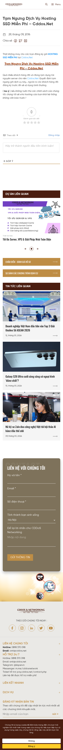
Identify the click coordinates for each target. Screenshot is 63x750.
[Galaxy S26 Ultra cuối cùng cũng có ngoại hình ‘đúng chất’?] (31, 366)
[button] (25, 249)
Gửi (54, 714)
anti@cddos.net (17, 662)
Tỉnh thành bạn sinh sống (23, 515)
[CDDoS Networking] (14, 4)
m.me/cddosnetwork (26, 668)
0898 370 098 (18, 647)
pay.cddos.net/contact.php (32, 672)
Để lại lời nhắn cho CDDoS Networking (24, 530)
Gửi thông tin (20, 557)
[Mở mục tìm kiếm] (46, 4)
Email (11, 488)
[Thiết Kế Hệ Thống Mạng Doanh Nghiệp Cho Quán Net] (31, 221)
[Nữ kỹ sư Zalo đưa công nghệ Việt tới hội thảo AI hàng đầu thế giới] (31, 416)
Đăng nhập (54, 135)
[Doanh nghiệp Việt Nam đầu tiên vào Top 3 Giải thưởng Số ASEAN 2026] (31, 315)
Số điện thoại (16, 501)
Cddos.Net (27, 57)
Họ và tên (14, 475)
